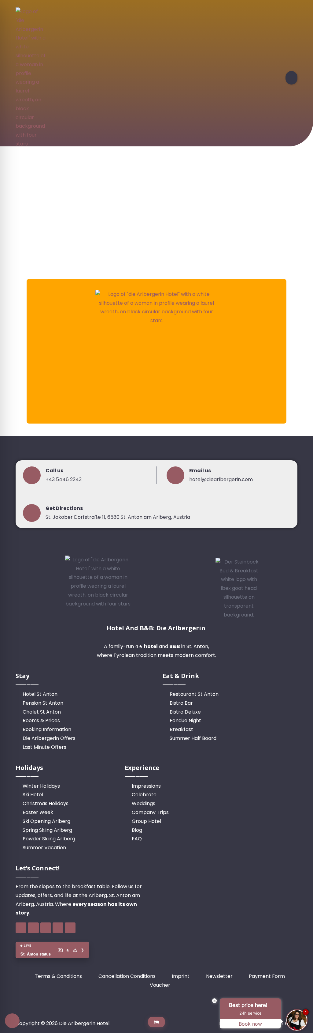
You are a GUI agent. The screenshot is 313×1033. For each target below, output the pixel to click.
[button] (291, 78)
